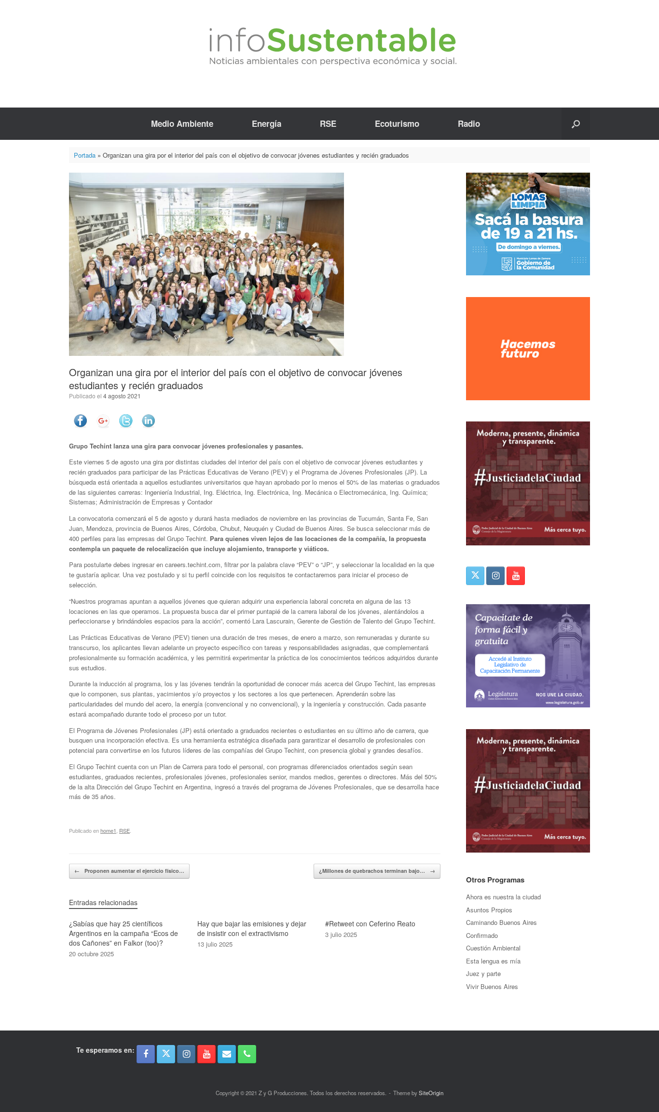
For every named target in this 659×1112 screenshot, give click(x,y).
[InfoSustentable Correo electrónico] (227, 1054)
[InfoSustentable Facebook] (146, 1054)
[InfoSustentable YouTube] (516, 576)
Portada (85, 155)
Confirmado (482, 935)
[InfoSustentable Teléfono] (247, 1054)
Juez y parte (483, 973)
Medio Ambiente (182, 123)
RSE (328, 123)
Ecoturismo (397, 123)
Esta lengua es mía (493, 960)
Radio (469, 123)
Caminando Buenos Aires (501, 922)
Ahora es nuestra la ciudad (503, 896)
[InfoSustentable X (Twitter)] (475, 576)
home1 (108, 830)
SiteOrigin (431, 1093)
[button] (576, 124)
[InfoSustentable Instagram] (495, 576)
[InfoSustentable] (329, 46)
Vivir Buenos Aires (492, 986)
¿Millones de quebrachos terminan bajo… (377, 870)
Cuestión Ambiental (493, 947)
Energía (266, 123)
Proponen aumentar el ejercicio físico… (129, 870)
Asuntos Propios (489, 909)
